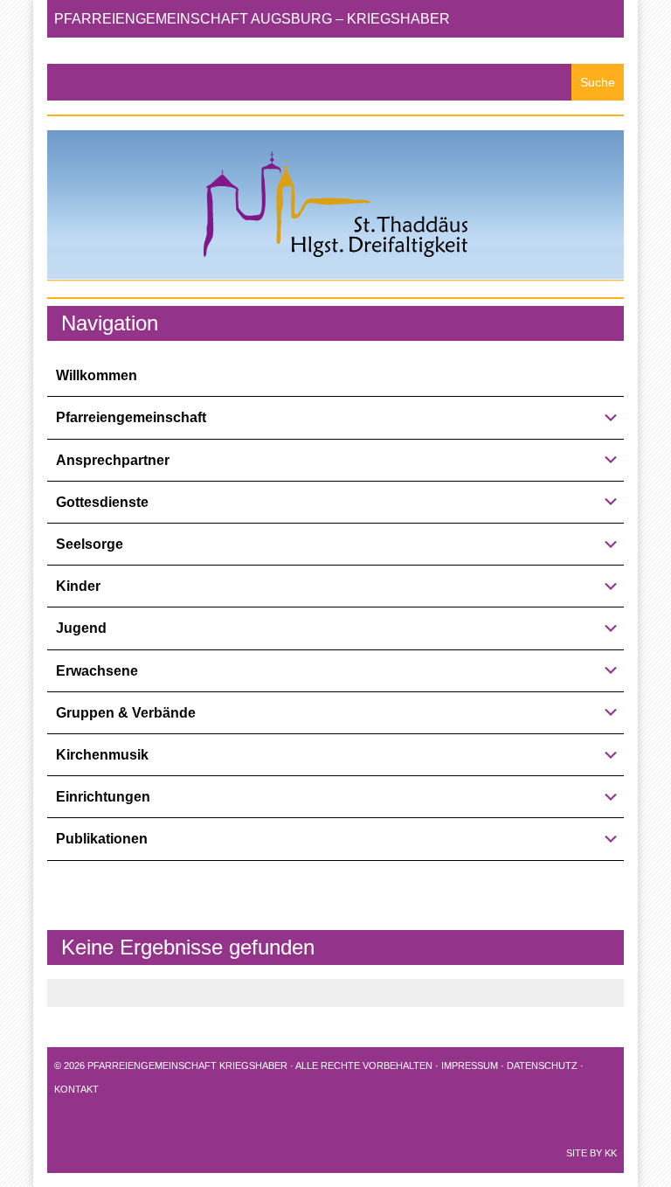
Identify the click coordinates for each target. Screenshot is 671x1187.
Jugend (81, 628)
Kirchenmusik (102, 754)
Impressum (469, 1065)
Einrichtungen (103, 796)
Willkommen (96, 375)
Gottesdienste (102, 502)
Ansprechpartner (112, 460)
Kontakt (76, 1089)
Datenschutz (542, 1065)
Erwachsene (97, 670)
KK (611, 1153)
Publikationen (102, 838)
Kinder (78, 586)
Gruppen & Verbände (126, 712)
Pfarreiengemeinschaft (131, 417)
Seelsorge (89, 544)
